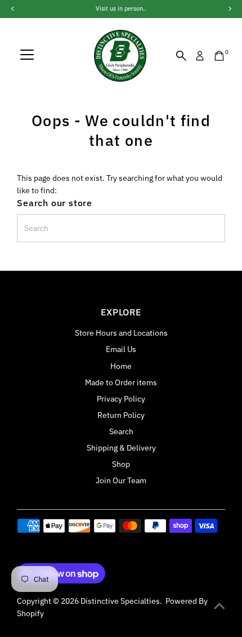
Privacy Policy (121, 399)
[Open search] (181, 56)
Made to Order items (121, 382)
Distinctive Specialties (120, 601)
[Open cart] (219, 56)
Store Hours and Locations (121, 333)
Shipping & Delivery (121, 448)
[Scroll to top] (219, 606)
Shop (121, 464)
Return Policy (121, 415)
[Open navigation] (27, 56)
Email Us (121, 349)
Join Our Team (121, 480)
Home (121, 366)
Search (121, 431)
